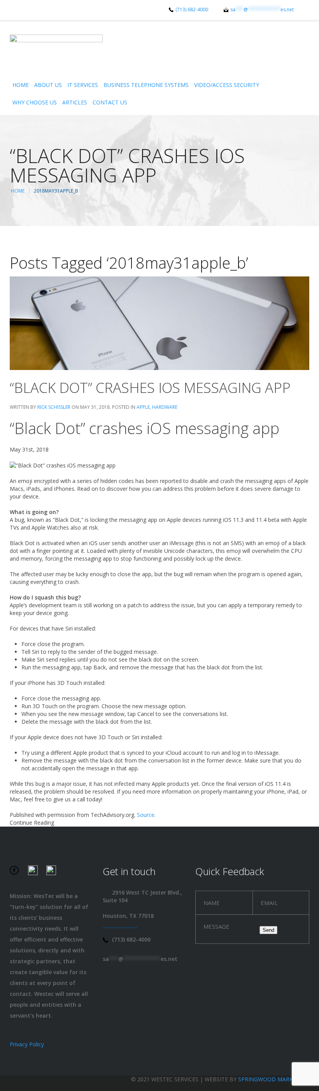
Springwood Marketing (273, 1079)
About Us (48, 85)
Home (20, 85)
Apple (143, 407)
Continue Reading (32, 822)
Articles (74, 102)
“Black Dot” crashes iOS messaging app (150, 387)
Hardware (164, 407)
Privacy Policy (27, 1044)
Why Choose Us (34, 102)
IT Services (82, 85)
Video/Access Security (226, 85)
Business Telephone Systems (146, 85)
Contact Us (110, 102)
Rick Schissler (53, 407)
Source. (146, 814)
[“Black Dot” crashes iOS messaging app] (159, 322)
